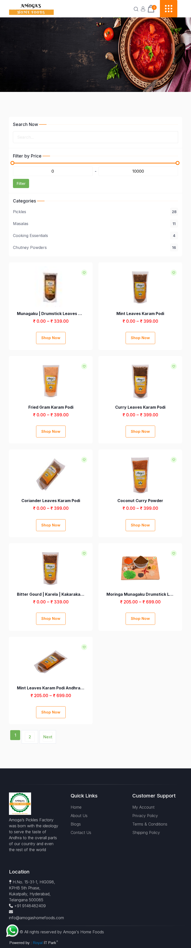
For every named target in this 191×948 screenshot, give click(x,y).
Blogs (76, 824)
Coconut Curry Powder (140, 500)
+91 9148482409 (29, 905)
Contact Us (81, 832)
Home (76, 807)
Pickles (95, 211)
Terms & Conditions (149, 824)
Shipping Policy (146, 832)
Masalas (94, 223)
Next (47, 736)
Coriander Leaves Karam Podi (50, 500)
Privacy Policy (145, 815)
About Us (79, 815)
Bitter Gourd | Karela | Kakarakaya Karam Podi (51, 594)
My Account (143, 807)
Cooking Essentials (94, 235)
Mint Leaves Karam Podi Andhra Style (51, 687)
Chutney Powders (94, 247)
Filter (21, 183)
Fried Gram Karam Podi (50, 407)
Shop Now (50, 337)
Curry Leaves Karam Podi (140, 407)
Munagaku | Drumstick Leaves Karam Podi (51, 313)
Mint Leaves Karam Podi (140, 313)
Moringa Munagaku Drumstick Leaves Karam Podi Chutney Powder (140, 594)
